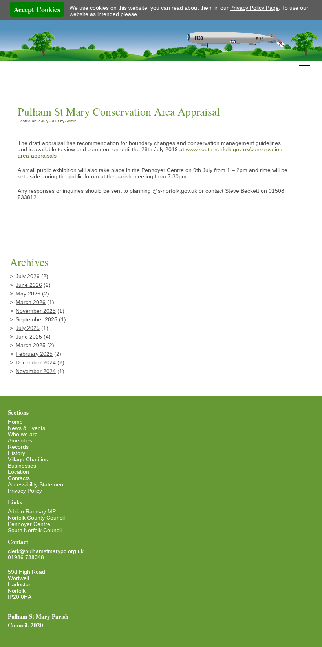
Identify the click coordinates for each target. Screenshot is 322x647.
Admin (71, 121)
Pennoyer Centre (29, 524)
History (16, 453)
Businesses (22, 465)
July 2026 (28, 276)
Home (15, 422)
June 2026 (29, 285)
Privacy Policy (25, 491)
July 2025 (28, 328)
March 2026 (31, 302)
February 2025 (34, 354)
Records (18, 447)
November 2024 (36, 371)
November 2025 (36, 311)
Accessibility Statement (36, 484)
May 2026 (28, 293)
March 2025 (31, 345)
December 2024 (36, 362)
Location (18, 472)
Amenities (20, 440)
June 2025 (29, 336)
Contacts (19, 478)
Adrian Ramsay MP (32, 511)
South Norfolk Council (35, 530)
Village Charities (28, 459)
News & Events (26, 428)
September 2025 (36, 319)
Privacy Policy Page (254, 8)
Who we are (23, 434)
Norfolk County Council (36, 518)
